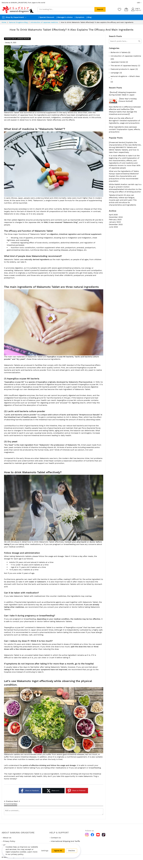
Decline (71, 851)
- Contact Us (55, 838)
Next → (17, 801)
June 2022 (113, 227)
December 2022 (116, 224)
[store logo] (18, 9)
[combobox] (65, 9)
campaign (115, 73)
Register (138, 10)
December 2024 (116, 217)
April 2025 (113, 215)
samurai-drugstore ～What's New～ (125, 77)
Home (4, 22)
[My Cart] (126, 9)
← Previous (8, 801)
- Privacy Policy (8, 841)
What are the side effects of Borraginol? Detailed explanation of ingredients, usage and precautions (124, 120)
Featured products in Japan (123, 69)
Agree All (58, 851)
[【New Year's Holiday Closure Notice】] (113, 101)
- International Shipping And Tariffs (64, 841)
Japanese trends (118, 62)
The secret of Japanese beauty (124, 65)
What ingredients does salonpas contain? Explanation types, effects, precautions (124, 129)
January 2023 (115, 222)
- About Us (6, 838)
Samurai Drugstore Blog (18, 22)
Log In (137, 8)
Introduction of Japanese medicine (44, 22)
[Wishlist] (119, 9)
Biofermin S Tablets (119, 52)
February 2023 (115, 219)
